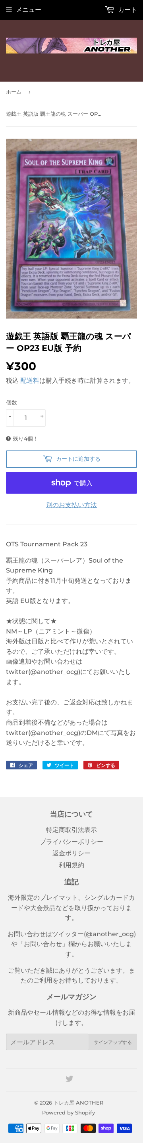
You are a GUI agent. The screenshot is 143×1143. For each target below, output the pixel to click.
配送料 (29, 380)
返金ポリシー (71, 853)
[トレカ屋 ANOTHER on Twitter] (69, 1080)
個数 (11, 402)
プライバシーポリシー (71, 841)
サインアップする (113, 1042)
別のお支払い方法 (71, 505)
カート (126, 9)
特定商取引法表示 (71, 830)
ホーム (13, 91)
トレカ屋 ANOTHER (78, 1102)
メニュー (28, 9)
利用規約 (71, 865)
